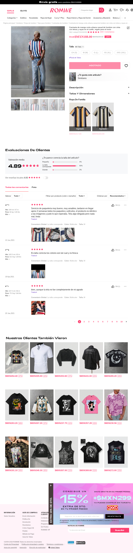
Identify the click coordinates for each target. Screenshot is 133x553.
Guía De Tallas (27, 537)
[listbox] (110, 9)
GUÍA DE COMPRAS (29, 513)
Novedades (33, 18)
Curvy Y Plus (59, 18)
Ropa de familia (77, 99)
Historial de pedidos (48, 521)
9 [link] (116, 322)
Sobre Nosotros (9, 516)
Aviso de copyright (10, 547)
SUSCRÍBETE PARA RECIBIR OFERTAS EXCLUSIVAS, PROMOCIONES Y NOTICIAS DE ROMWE (95, 525)
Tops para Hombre (44, 23)
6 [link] (102, 322)
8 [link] (112, 322)
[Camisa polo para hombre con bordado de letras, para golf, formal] (42, 357)
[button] (126, 65)
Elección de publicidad (37, 547)
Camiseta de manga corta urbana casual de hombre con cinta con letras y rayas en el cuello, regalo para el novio (94, 28)
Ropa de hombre (30, 23)
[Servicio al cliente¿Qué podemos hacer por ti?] (127, 10)
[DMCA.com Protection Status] (80, 542)
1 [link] (79, 322)
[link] (66, 3)
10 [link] (122, 322)
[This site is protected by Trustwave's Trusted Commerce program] (71, 542)
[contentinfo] (75, 133)
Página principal (9, 23)
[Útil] (112, 205)
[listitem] (80, 119)
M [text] (82, 224)
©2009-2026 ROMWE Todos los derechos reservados (23, 542)
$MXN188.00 (80, 36)
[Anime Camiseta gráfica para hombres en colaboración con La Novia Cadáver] (91, 405)
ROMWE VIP (45, 530)
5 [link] (98, 322)
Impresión (23, 547)
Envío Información (28, 516)
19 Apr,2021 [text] (9, 277)
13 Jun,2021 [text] (9, 240)
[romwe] (61, 9)
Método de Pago (28, 534)
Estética (23, 18)
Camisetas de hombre (60, 23)
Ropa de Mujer (46, 18)
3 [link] (88, 322)
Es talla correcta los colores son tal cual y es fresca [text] (54, 253)
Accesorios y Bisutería (101, 18)
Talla (75, 47)
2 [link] (84, 322)
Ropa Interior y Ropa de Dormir (79, 18)
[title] (66, 338)
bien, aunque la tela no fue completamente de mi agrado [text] (57, 290)
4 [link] (93, 322)
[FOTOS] (38, 62)
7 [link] (107, 322)
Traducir (34, 219)
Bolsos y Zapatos (119, 18)
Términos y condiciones (54, 544)
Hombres (19, 23)
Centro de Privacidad (11, 544)
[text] (64, 205)
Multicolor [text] (70, 224)
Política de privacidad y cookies (33, 544)
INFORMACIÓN (9, 513)
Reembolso (26, 525)
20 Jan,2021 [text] (9, 313)
